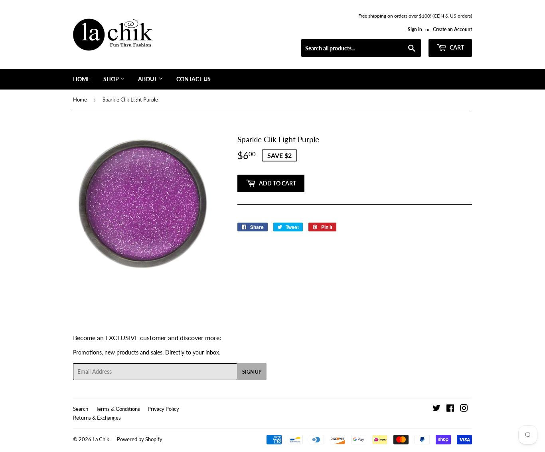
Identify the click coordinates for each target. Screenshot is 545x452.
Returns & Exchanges (97, 417)
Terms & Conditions (118, 409)
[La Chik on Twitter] (436, 409)
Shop (111, 79)
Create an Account (452, 29)
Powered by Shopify (139, 439)
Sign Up (251, 372)
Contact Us (193, 79)
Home (81, 79)
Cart (456, 47)
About (148, 79)
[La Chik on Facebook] (450, 409)
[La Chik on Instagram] (464, 409)
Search (80, 409)
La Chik (101, 439)
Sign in (415, 29)
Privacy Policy (163, 409)
